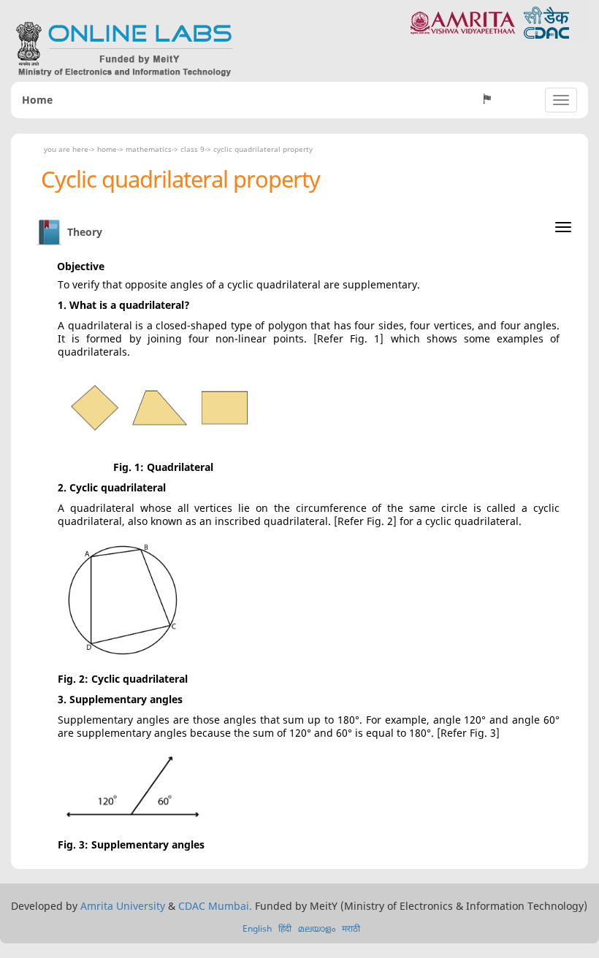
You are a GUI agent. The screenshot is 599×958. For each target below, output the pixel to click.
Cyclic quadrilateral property (263, 149)
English (257, 928)
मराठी (351, 928)
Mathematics (149, 149)
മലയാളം (316, 928)
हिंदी (284, 928)
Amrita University (122, 906)
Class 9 (192, 149)
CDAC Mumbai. (215, 906)
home (107, 149)
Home (37, 100)
